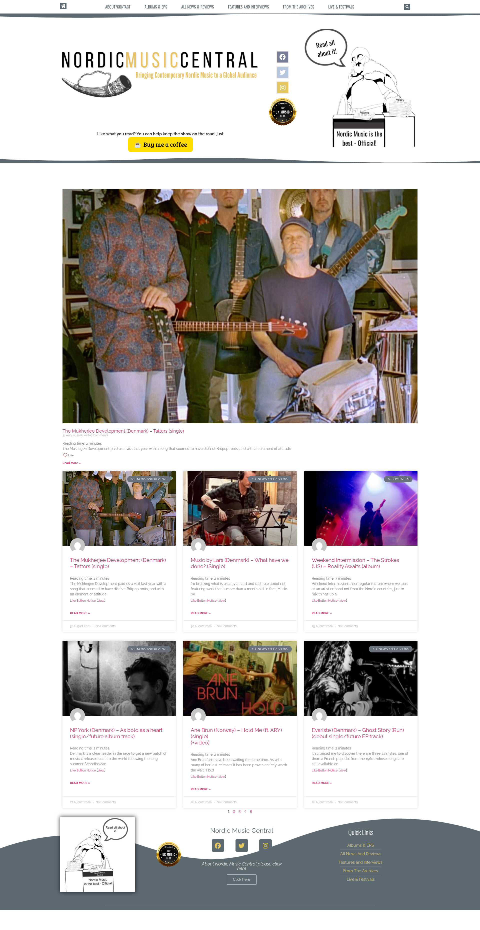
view (101, 600)
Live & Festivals (341, 7)
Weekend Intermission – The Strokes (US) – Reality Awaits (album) (355, 563)
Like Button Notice (83, 600)
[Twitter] (282, 72)
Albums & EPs (155, 7)
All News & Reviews (197, 7)
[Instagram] (282, 87)
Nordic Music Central (241, 830)
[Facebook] (282, 57)
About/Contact (117, 7)
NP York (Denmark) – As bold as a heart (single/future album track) (116, 733)
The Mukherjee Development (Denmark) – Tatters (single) (123, 431)
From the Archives (298, 7)
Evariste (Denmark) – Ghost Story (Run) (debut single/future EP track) (358, 733)
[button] (407, 7)
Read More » (71, 463)
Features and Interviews (248, 7)
